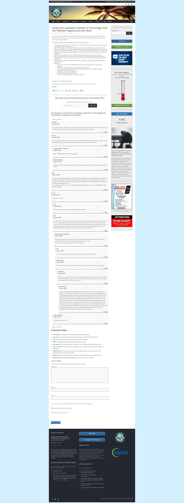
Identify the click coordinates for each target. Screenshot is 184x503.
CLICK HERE (84, 489)
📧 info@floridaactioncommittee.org (64, 1)
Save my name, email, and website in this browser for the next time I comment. (72, 403)
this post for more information (85, 357)
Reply (105, 132)
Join (129, 1)
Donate (132, 1)
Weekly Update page (57, 480)
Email (52, 395)
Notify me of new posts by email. (59, 412)
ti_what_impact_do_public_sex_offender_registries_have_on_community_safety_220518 (74, 84)
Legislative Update (109, 1)
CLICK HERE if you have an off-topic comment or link (71, 342)
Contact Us (98, 21)
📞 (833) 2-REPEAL (52, 1)
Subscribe (92, 105)
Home (53, 21)
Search (129, 33)
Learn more (114, 74)
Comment (54, 366)
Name (53, 387)
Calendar (116, 1)
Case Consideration (123, 1)
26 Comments (63, 33)
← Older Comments (56, 119)
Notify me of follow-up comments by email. (61, 408)
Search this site (114, 30)
